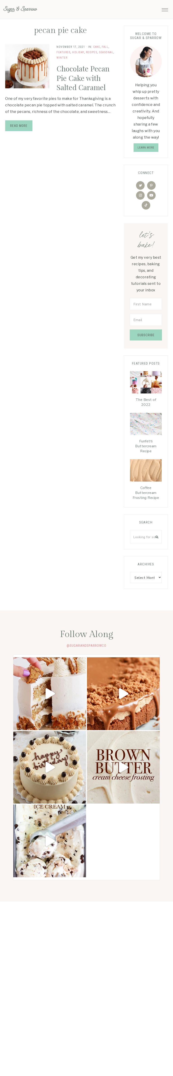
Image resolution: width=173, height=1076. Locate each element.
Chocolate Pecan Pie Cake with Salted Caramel (83, 78)
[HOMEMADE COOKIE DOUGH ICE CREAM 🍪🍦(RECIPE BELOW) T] (49, 840)
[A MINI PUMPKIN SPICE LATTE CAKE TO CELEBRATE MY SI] (49, 767)
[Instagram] (140, 195)
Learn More (146, 147)
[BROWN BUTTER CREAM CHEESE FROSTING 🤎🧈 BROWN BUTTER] (123, 767)
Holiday (78, 52)
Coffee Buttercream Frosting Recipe (146, 492)
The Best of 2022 (146, 402)
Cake (96, 46)
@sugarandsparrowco (86, 646)
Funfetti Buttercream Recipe (146, 446)
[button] (165, 8)
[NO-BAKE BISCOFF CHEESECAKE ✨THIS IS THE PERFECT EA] (123, 693)
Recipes (91, 52)
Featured (63, 52)
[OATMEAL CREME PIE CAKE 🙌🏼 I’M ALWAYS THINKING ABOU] (49, 693)
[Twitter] (140, 185)
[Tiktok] (146, 205)
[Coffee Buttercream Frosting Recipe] (146, 471)
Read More (18, 126)
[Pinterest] (151, 185)
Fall (105, 46)
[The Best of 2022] (146, 383)
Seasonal (106, 52)
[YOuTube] (151, 195)
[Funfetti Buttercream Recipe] (146, 425)
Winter (62, 57)
